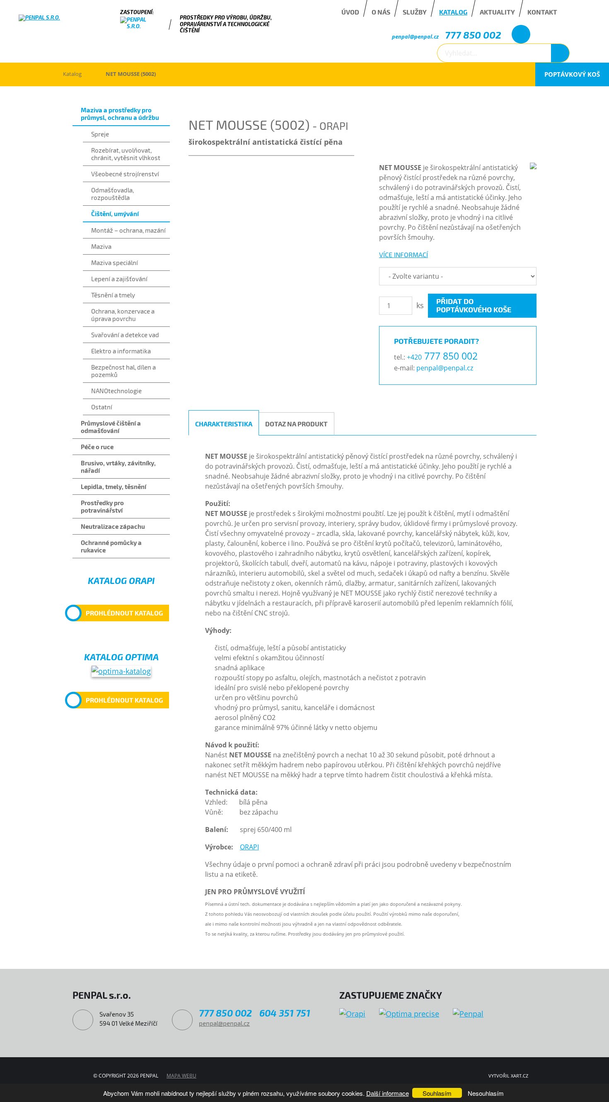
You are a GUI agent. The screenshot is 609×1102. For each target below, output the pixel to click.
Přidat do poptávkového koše (473, 305)
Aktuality (497, 12)
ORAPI (249, 846)
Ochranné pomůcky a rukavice (111, 546)
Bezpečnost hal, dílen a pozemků (123, 370)
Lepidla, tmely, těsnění (113, 486)
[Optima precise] (409, 1013)
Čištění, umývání (115, 213)
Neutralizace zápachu (113, 526)
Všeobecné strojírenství (125, 174)
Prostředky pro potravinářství (102, 506)
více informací (403, 254)
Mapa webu (181, 1075)
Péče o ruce (97, 446)
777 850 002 (473, 35)
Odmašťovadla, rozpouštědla (112, 193)
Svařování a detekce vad (125, 334)
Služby (415, 12)
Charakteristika (223, 424)
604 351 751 (284, 1013)
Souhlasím (437, 1093)
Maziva (101, 246)
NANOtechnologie (116, 390)
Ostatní (101, 407)
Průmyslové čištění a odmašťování (111, 426)
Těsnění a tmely (113, 295)
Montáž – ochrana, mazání (128, 230)
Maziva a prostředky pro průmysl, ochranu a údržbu (120, 113)
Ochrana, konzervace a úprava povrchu (123, 314)
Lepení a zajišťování (119, 278)
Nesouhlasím (486, 1093)
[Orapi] (352, 1013)
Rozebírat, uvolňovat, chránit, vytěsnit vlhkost (125, 153)
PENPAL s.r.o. (31, 74)
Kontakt (542, 12)
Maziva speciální (114, 262)
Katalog (453, 12)
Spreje (100, 134)
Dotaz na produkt (296, 424)
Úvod (350, 12)
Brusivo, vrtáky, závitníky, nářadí (118, 466)
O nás (381, 12)
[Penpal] (468, 1013)
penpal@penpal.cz (415, 36)
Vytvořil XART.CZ (508, 1076)
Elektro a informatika (121, 351)
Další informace (387, 1093)
